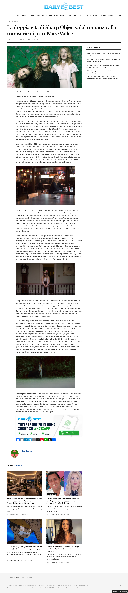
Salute (32, 15)
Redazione (10, 577)
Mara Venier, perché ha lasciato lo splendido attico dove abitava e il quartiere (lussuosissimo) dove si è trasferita (24, 501)
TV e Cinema (16, 21)
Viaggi (62, 15)
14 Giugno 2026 (27, 560)
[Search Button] (120, 15)
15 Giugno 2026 (64, 514)
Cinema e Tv (71, 15)
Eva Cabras (12, 39)
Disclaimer (30, 577)
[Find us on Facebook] (120, 585)
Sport (56, 15)
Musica (110, 15)
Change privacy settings (120, 591)
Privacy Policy (20, 577)
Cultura (80, 15)
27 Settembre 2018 (25, 39)
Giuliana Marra (52, 514)
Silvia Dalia (12, 514)
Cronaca (17, 15)
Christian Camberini (14, 560)
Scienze (95, 15)
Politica (24, 15)
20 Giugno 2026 (23, 514)
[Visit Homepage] (64, 6)
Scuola (103, 15)
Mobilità (49, 15)
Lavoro (88, 15)
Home (8, 21)
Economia (40, 15)
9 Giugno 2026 (64, 562)
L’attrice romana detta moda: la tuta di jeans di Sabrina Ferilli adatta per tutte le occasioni (63, 549)
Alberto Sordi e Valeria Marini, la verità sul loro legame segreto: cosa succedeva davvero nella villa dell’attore (63, 501)
